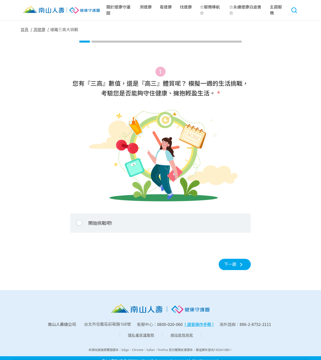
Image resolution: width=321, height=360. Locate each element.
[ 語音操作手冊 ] (199, 324)
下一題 (230, 264)
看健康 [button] (166, 7)
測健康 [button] (146, 7)
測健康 (39, 29)
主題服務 (276, 10)
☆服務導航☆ (210, 10)
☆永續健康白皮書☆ (245, 10)
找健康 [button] (186, 7)
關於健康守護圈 (118, 10)
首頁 (25, 29)
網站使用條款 (182, 335)
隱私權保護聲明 (141, 335)
